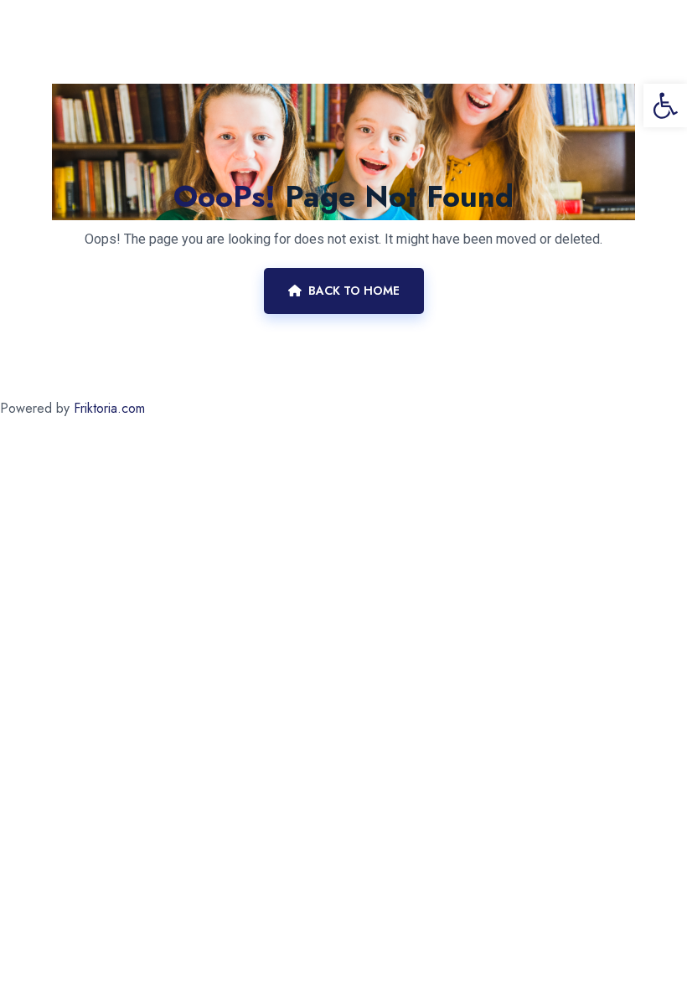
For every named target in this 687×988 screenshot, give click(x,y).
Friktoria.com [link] (109, 408)
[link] (665, 105)
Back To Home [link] (354, 290)
